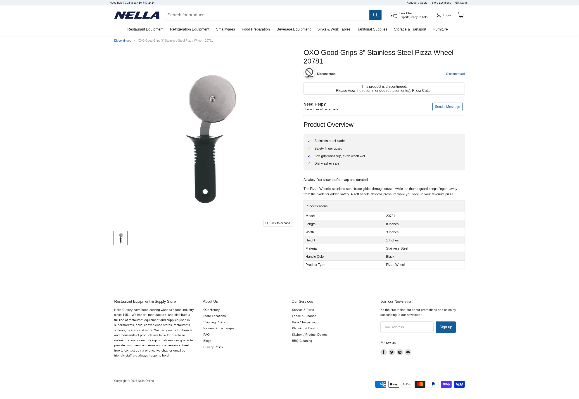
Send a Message (447, 107)
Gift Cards (461, 2)
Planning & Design (305, 328)
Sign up (445, 327)
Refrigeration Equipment (189, 29)
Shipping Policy (214, 322)
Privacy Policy (213, 347)
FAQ (206, 334)
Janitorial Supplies (372, 29)
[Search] (375, 15)
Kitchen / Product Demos (309, 334)
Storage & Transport (410, 29)
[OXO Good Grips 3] (120, 238)
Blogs (207, 340)
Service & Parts (303, 310)
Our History (211, 310)
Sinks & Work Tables (334, 29)
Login (447, 15)
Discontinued (122, 40)
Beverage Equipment (294, 29)
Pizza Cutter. (422, 90)
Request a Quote (417, 2)
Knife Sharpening (304, 322)
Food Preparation (256, 29)
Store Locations (441, 2)
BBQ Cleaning (302, 340)
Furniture (440, 29)
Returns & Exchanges (218, 328)
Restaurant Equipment (145, 29)
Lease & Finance (304, 316)
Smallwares (225, 29)
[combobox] (267, 15)
